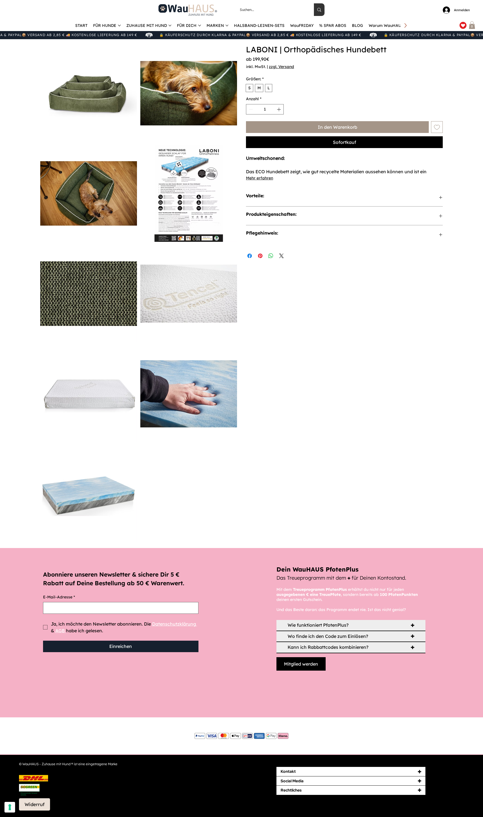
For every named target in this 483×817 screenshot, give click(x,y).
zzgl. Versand (281, 66)
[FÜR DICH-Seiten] (199, 25)
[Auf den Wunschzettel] (437, 127)
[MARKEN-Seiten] (227, 25)
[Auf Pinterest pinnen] (260, 255)
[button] (472, 25)
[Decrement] (250, 109)
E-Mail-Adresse (59, 597)
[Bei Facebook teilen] (249, 255)
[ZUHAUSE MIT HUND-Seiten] (170, 25)
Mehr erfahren (259, 178)
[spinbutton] (265, 109)
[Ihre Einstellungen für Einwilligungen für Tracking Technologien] (9, 807)
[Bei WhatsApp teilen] (270, 255)
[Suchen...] (319, 9)
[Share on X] (281, 255)
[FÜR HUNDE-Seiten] (119, 25)
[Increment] (279, 109)
